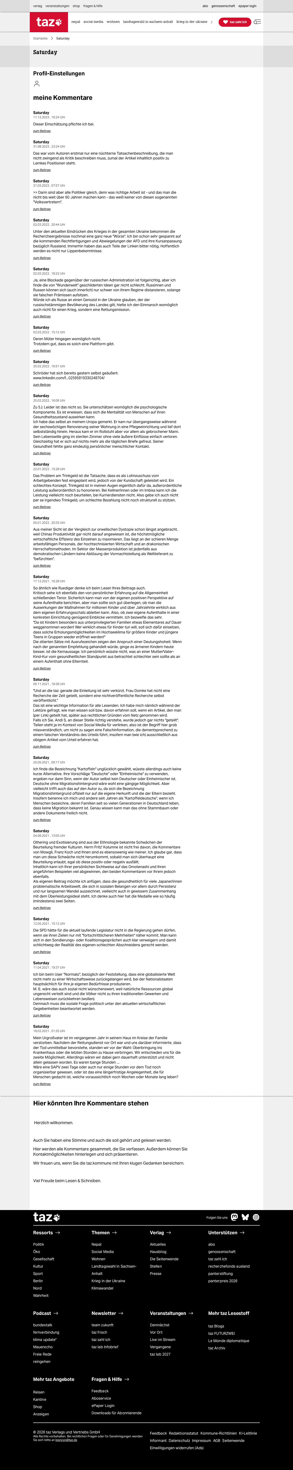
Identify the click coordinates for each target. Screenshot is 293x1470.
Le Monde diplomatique (228, 1340)
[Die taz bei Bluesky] (245, 1219)
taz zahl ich (217, 1259)
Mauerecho (43, 1347)
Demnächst (159, 1325)
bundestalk (42, 1325)
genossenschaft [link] (223, 6)
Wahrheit (41, 1295)
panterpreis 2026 (223, 1281)
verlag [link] (37, 6)
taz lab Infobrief (105, 1347)
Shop (37, 1406)
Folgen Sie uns (217, 1218)
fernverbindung (46, 1332)
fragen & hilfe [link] (93, 6)
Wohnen (99, 1259)
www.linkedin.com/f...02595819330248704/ (69, 378)
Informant (159, 1440)
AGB (217, 1440)
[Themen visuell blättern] (211, 22)
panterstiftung (220, 1273)
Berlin (38, 1281)
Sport (38, 1273)
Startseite (40, 38)
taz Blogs (216, 1326)
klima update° (45, 1339)
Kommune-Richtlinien (219, 1433)
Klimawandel (102, 1288)
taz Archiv (216, 1348)
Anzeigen (41, 1414)
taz (47, 1217)
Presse (156, 1273)
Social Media (103, 1251)
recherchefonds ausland (229, 1266)
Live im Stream (162, 1339)
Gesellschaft (43, 1259)
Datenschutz (180, 1440)
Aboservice (101, 1398)
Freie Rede (42, 1354)
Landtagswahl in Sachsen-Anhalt (114, 1270)
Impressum (202, 1440)
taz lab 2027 (160, 1354)
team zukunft (103, 1325)
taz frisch (99, 1332)
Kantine (39, 1399)
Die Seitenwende (164, 1259)
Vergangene (160, 1347)
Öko (36, 1251)
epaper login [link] (247, 6)
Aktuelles (158, 1244)
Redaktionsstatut (184, 1433)
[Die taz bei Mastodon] (234, 1219)
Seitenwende (233, 1440)
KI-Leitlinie (248, 1433)
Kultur (38, 1266)
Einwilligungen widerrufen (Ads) (176, 1448)
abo (211, 1244)
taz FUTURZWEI (221, 1333)
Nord (37, 1288)
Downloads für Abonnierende (117, 1413)
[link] (76, 22)
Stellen (156, 1266)
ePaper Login (103, 1405)
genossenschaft (222, 1251)
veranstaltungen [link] (57, 6)
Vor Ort (156, 1332)
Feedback (100, 1391)
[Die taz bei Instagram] (256, 1219)
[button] (257, 22)
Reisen (39, 1392)
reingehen (41, 1361)
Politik (38, 1244)
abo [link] (205, 6)
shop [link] (76, 6)
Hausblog (158, 1251)
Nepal (96, 1244)
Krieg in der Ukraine (108, 1281)
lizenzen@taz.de (66, 1440)
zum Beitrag (42, 131)
